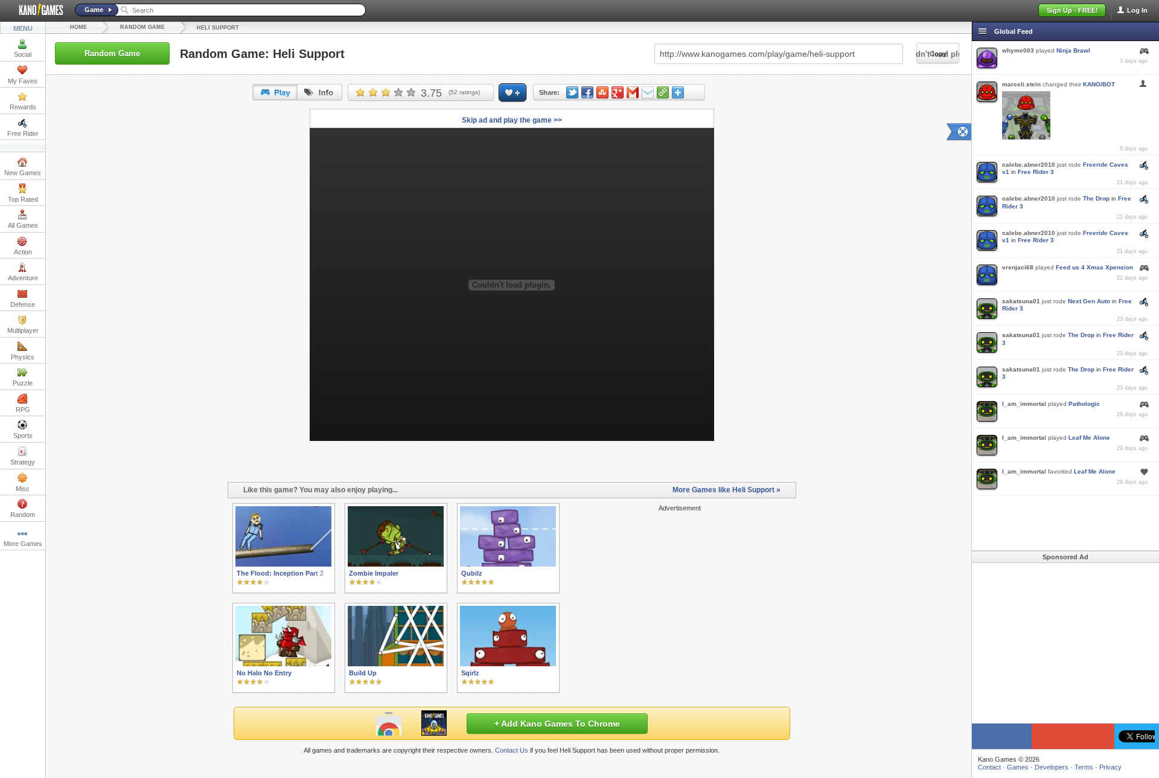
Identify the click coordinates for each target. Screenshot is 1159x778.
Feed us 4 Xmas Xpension (1094, 267)
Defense (22, 304)
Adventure (23, 277)
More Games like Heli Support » (726, 490)
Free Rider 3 (1036, 172)
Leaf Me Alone (1089, 437)
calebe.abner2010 (1028, 164)
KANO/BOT (1099, 84)
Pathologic (1084, 403)
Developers (1051, 767)
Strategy (22, 462)
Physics (22, 357)
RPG (23, 409)
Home (78, 27)
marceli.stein (1021, 84)
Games (1018, 767)
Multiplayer (23, 330)
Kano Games (36, 10)
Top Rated (23, 199)
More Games (23, 543)
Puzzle (23, 383)
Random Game (142, 27)
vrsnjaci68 (1017, 267)
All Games (23, 225)
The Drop (1096, 198)
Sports (23, 435)
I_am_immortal (1024, 403)
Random (22, 514)
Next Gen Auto (1089, 301)
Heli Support (218, 28)
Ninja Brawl (1073, 50)
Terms (1083, 767)
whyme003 (1018, 50)
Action (23, 252)
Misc (23, 488)
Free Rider (23, 133)
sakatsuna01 (1021, 301)
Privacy (1110, 767)
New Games (22, 172)
